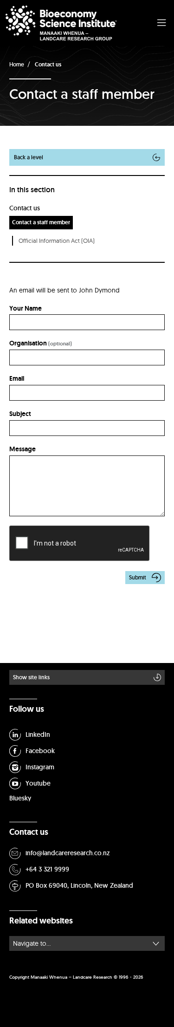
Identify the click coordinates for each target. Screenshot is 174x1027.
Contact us (48, 64)
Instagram (40, 767)
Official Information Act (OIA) (57, 240)
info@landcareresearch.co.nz (68, 853)
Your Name (25, 308)
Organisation (28, 343)
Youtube (38, 783)
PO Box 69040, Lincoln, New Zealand (79, 885)
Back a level (28, 157)
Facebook (40, 751)
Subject (20, 414)
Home (16, 64)
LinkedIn (38, 734)
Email (16, 379)
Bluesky (20, 798)
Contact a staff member (41, 222)
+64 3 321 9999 (47, 869)
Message (22, 449)
